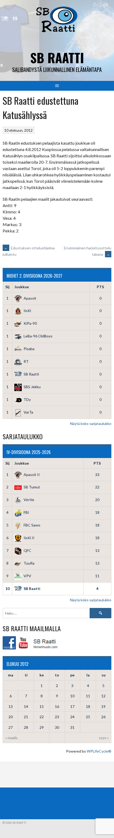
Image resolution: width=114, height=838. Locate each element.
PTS (100, 287)
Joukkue (21, 287)
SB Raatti (57, 57)
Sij (7, 287)
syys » (104, 737)
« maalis (11, 737)
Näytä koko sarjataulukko (90, 423)
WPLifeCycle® (99, 751)
